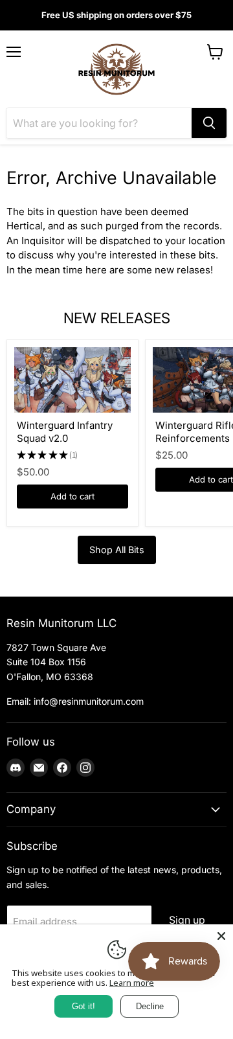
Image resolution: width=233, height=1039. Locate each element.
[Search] (209, 123)
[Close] (221, 936)
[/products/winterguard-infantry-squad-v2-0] (72, 380)
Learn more (131, 982)
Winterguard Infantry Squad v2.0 (65, 431)
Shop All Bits (116, 549)
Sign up (187, 920)
